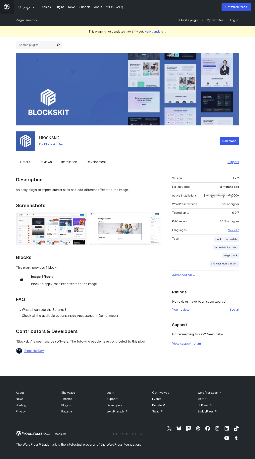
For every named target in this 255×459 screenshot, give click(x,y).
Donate (158, 405)
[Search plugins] (58, 45)
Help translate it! (155, 31)
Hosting (21, 405)
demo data (231, 239)
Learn (110, 392)
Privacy (21, 411)
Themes (66, 398)
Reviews (45, 162)
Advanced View (183, 275)
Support (233, 162)
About (20, 392)
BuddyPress (207, 411)
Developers (114, 405)
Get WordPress (236, 7)
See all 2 (233, 230)
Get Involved (160, 392)
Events (156, 398)
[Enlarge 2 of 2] (156, 218)
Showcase (68, 392)
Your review (180, 309)
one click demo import (224, 263)
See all (234, 309)
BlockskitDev (54, 144)
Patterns (67, 411)
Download (229, 141)
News (19, 398)
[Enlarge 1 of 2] (81, 218)
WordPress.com (210, 392)
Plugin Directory (26, 20)
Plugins (66, 405)
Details (25, 162)
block (218, 239)
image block (230, 255)
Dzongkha (60, 433)
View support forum (186, 343)
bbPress (205, 405)
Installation (69, 162)
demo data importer (225, 247)
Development (96, 162)
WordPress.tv (117, 411)
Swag (157, 411)
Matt (202, 398)
